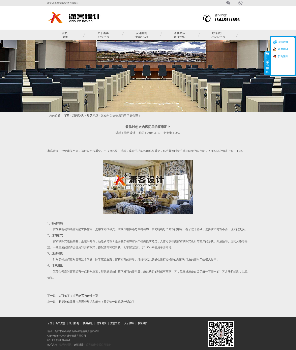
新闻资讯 (78, 115)
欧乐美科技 (65, 344)
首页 (65, 35)
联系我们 (218, 35)
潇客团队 (179, 35)
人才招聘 (129, 323)
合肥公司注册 (103, 344)
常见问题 (92, 115)
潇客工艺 (115, 323)
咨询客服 (283, 56)
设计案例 (141, 35)
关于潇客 (103, 35)
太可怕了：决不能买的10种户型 (78, 295)
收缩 (267, 63)
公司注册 (91, 344)
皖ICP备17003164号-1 (58, 340)
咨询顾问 (283, 49)
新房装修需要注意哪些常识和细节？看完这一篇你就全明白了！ (98, 301)
